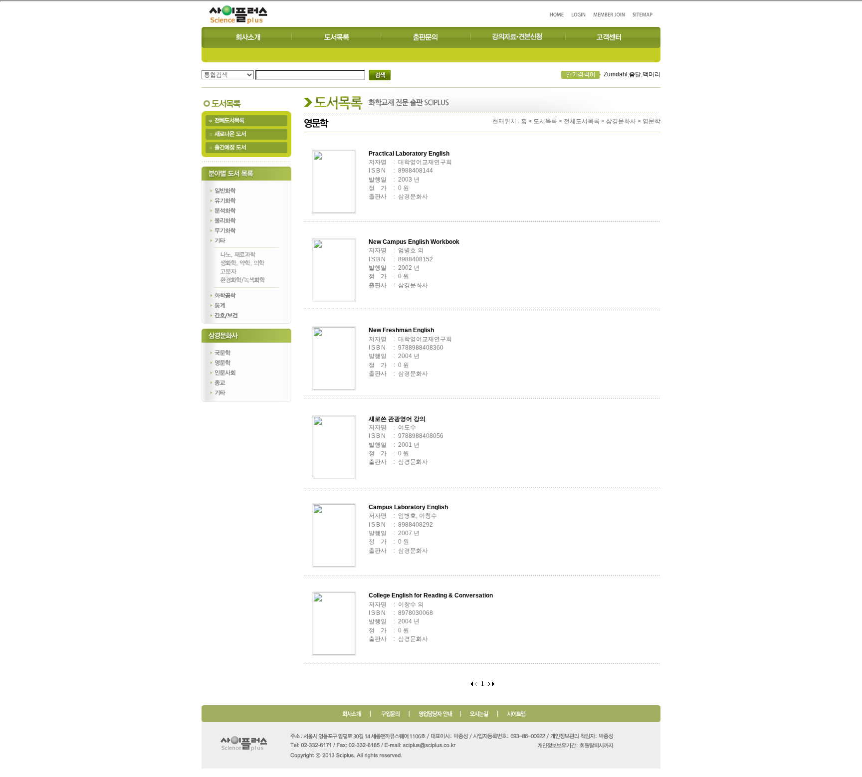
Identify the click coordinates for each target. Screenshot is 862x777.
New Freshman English (401, 330)
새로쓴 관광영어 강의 (397, 418)
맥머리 (651, 74)
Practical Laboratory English (409, 153)
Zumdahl (616, 74)
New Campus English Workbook (414, 241)
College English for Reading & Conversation (431, 595)
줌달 (635, 74)
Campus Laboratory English (408, 507)
